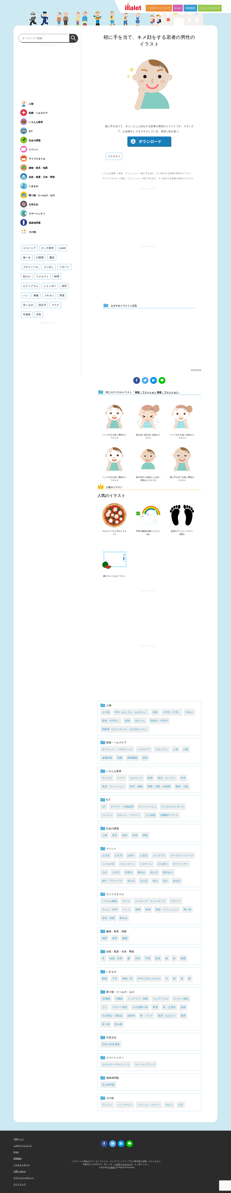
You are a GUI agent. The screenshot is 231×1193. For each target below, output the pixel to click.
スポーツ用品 (119, 1007)
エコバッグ (29, 248)
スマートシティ (115, 1057)
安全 (114, 835)
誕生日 (177, 880)
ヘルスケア (143, 749)
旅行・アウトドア (112, 880)
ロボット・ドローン (128, 815)
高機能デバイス (169, 815)
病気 (145, 757)
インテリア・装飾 (138, 998)
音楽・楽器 (108, 917)
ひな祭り (163, 863)
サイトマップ (20, 1184)
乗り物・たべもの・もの (120, 991)
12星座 (40, 257)
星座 (157, 958)
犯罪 (134, 835)
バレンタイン (127, 863)
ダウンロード (149, 141)
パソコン (107, 815)
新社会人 (168, 872)
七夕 (104, 872)
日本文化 (111, 1037)
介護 (185, 749)
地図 (104, 938)
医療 (119, 757)
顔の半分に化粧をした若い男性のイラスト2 (148, 478)
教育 (150, 777)
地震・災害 (116, 958)
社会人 (189, 712)
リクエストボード (210, 8)
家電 (155, 1007)
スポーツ (175, 901)
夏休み (141, 872)
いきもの (111, 971)
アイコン (107, 1104)
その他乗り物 (140, 1007)
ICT (108, 799)
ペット (126, 909)
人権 (104, 835)
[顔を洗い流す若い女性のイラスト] (148, 417)
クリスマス (159, 855)
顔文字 (42, 304)
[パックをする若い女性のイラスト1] (182, 417)
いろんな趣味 (109, 901)
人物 (108, 705)
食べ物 (106, 1024)
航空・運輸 (136, 786)
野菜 (62, 295)
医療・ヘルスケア (116, 742)
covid (62, 248)
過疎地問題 (112, 1077)
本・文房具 (169, 1007)
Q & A (178, 8)
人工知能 (150, 815)
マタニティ (161, 749)
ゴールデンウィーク (181, 855)
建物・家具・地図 (116, 931)
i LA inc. (112, 1167)
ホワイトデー (180, 863)
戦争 (124, 835)
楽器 (183, 1007)
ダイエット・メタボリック (117, 749)
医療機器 (132, 757)
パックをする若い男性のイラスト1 (114, 478)
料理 (56, 276)
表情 (127, 720)
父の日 (144, 880)
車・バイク (146, 1015)
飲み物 (118, 1024)
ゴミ (104, 1007)
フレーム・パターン (148, 1104)
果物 (36, 295)
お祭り (131, 855)
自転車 (131, 1015)
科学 (183, 777)
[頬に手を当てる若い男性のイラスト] (182, 459)
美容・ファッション (128, 173)
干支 (114, 978)
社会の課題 (112, 828)
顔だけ (27, 276)
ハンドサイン (124, 1104)
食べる (27, 257)
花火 (165, 880)
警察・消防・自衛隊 (159, 786)
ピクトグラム (30, 285)
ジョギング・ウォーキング (150, 901)
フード (121, 777)
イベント (111, 848)
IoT (104, 806)
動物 (104, 978)
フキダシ (49, 295)
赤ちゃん (140, 720)
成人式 (154, 872)
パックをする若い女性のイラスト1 (182, 436)
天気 (137, 958)
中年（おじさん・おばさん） (131, 712)
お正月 (118, 855)
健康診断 (107, 757)
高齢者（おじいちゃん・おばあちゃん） (125, 729)
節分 (155, 880)
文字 (180, 1104)
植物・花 (127, 978)
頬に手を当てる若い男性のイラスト (182, 478)
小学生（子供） (172, 712)
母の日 (131, 880)
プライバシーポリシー (24, 1178)
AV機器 (106, 998)
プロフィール (30, 266)
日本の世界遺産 (111, 1044)
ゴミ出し (49, 266)
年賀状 (27, 314)
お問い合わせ (20, 1171)
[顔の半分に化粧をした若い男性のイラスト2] (148, 459)
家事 (137, 909)
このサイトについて (158, 8)
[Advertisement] (148, 215)
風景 (183, 958)
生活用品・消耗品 (112, 1015)
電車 (183, 1015)
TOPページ (19, 1139)
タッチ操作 (47, 248)
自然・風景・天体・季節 (120, 951)
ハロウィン (146, 863)
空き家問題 (108, 1084)
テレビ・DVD (110, 909)
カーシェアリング (145, 1064)
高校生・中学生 (159, 720)
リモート (64, 266)
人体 (175, 749)
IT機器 (119, 998)
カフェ (126, 901)
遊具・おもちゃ (167, 1015)
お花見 (144, 855)
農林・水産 (182, 786)
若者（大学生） (111, 720)
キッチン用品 (181, 998)
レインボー (50, 285)
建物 (124, 938)
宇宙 (147, 958)
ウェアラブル (160, 998)
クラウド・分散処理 (122, 806)
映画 (148, 909)
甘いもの (28, 304)
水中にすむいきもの (148, 978)
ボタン (169, 1104)
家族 (155, 712)
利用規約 (190, 8)
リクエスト (114, 156)
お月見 (106, 855)
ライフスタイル (110, 178)
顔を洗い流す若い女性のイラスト (148, 436)
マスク (55, 304)
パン (25, 295)
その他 (106, 712)
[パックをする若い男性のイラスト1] (114, 459)
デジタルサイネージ (172, 806)
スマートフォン (147, 806)
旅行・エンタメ (167, 777)
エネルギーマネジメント (116, 1064)
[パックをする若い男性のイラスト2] (114, 417)
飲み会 (123, 917)
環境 (145, 835)
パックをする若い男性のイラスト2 (114, 436)
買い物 (187, 909)
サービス (107, 777)
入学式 (116, 872)
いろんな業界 (109, 173)
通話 (51, 257)
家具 (114, 938)
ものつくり (136, 777)
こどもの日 (108, 863)
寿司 (64, 285)
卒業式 (128, 872)
